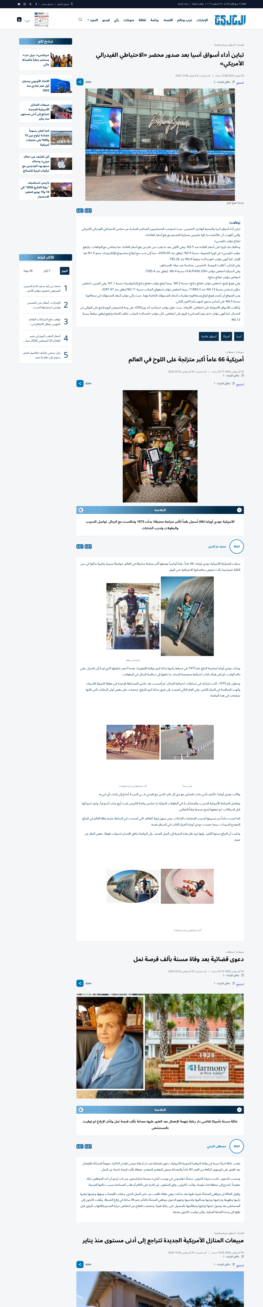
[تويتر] (30, 4)
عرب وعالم (184, 20)
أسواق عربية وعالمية (225, 44)
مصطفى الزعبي (216, 1146)
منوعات (128, 20)
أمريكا (226, 336)
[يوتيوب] (19, 4)
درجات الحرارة (183, 4)
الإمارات (202, 20)
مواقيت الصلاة (198, 4)
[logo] (230, 20)
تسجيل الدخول (63, 4)
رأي (116, 20)
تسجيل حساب (47, 4)
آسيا (239, 336)
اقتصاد (168, 20)
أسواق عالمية (208, 336)
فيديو (106, 20)
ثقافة (142, 20)
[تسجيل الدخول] (72, 4)
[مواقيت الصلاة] (19, 20)
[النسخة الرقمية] (41, 20)
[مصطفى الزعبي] (237, 1146)
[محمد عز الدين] (237, 546)
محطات (230, 352)
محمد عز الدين (217, 546)
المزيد (94, 20)
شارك (88, 82)
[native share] (80, 81)
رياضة (154, 20)
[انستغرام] (24, 4)
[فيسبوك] (36, 4)
